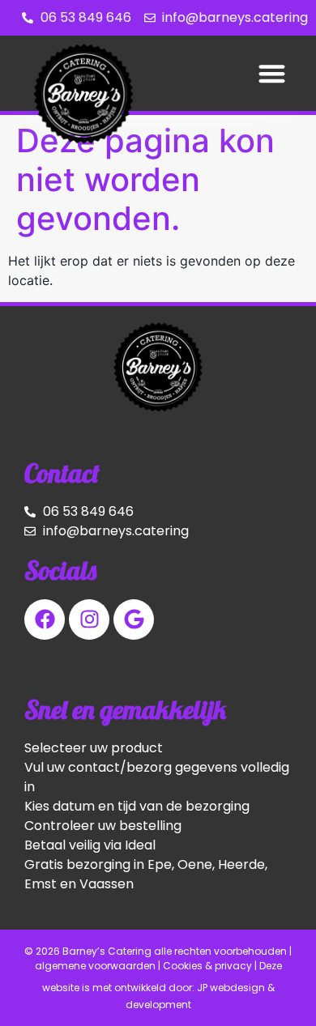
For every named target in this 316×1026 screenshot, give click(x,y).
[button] (271, 73)
